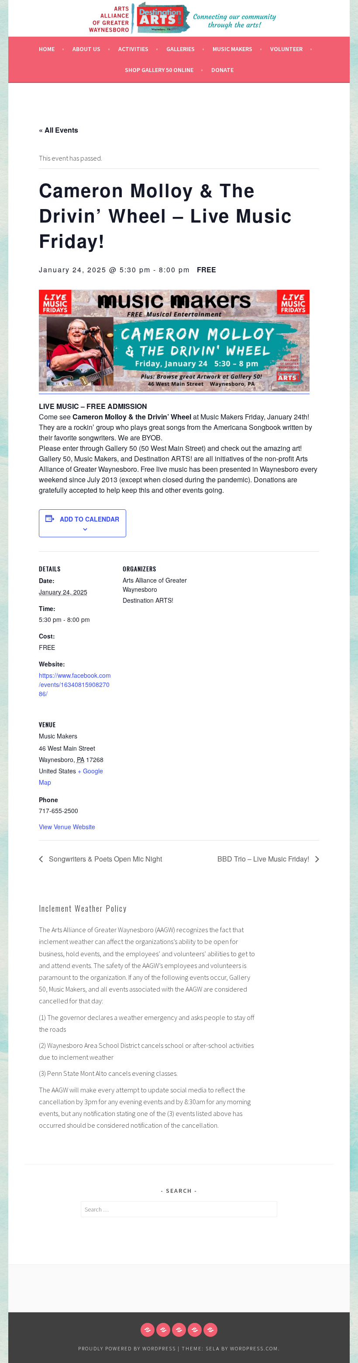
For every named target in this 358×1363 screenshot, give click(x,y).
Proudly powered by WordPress (127, 1348)
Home (47, 49)
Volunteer (286, 49)
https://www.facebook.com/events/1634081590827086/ (75, 684)
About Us (86, 49)
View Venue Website (67, 826)
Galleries (180, 49)
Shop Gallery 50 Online (159, 70)
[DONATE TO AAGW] (179, 1330)
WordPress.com (254, 1348)
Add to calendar (89, 519)
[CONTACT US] (210, 1330)
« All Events (58, 130)
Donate (222, 70)
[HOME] (148, 1330)
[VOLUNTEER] (195, 1330)
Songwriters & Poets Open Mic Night (104, 859)
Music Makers (232, 49)
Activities (133, 49)
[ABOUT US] (163, 1330)
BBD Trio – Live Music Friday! (264, 859)
